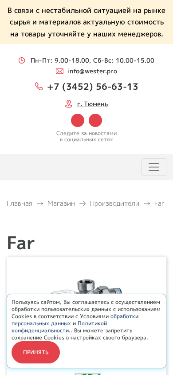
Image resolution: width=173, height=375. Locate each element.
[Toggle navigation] (154, 167)
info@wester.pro (92, 71)
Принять (35, 352)
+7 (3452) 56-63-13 (92, 86)
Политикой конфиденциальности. (59, 326)
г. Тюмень (92, 104)
